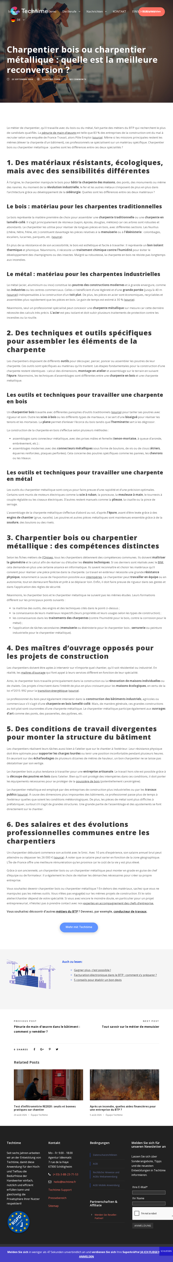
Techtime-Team (51, 79)
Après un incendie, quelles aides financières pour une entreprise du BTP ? (123, 1108)
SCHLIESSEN (166, 1251)
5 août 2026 (96, 1114)
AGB (95, 1163)
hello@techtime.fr (65, 1182)
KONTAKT (119, 11)
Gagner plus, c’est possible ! (92, 970)
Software (14, 11)
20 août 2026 (20, 1114)
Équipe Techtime (39, 1114)
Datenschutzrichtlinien (105, 1154)
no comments (77, 79)
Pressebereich (57, 1198)
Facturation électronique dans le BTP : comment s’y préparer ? (115, 975)
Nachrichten (94, 11)
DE (19, 20)
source (97, 137)
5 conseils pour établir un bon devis (98, 980)
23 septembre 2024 (22, 79)
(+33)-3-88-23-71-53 (65, 1174)
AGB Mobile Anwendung (106, 1185)
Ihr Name (138, 1198)
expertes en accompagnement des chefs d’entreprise (118, 903)
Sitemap (53, 1206)
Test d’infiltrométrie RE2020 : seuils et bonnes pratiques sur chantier (45, 1108)
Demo (52, 11)
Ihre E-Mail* (140, 1187)
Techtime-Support (60, 1190)
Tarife (34, 11)
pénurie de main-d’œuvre (58, 133)
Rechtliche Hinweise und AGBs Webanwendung (106, 1174)
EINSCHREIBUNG (143, 11)
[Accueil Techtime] (29, 11)
